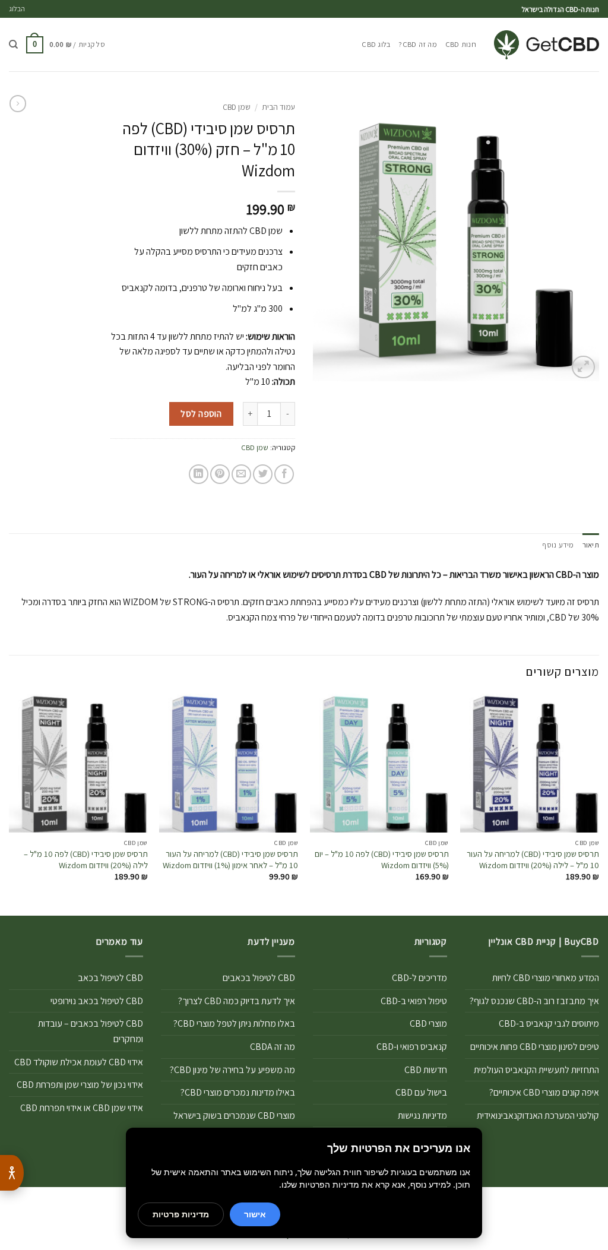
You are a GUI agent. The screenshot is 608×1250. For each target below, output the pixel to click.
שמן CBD (237, 107)
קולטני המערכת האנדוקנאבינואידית (538, 1115)
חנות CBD (460, 44)
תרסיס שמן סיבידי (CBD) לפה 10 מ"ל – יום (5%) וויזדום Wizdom (382, 860)
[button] (65, 45)
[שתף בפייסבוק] (284, 474)
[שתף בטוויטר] (263, 474)
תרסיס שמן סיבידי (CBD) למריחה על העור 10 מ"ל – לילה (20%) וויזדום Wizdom (533, 860)
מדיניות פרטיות (181, 1214)
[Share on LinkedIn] (198, 474)
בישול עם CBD (421, 1092)
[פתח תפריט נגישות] (12, 1173)
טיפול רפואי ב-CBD (414, 1001)
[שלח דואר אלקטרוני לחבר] (241, 474)
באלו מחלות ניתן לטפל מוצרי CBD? (234, 1023)
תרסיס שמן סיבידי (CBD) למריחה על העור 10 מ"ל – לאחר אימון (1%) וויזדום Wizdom (230, 860)
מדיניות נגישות (422, 1115)
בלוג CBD (376, 44)
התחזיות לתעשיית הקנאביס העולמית (536, 1070)
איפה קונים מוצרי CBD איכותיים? (544, 1092)
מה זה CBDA (272, 1046)
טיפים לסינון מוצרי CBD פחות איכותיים (534, 1046)
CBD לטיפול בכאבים (259, 977)
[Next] (9, 803)
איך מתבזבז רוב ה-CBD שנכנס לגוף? (534, 1001)
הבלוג (17, 9)
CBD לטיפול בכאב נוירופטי (96, 1001)
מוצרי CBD (428, 1023)
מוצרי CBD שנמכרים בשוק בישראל (234, 1115)
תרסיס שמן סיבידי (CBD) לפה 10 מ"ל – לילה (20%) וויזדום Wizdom (86, 860)
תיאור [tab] (590, 545)
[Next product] (18, 103)
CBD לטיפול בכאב (110, 977)
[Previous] (598, 803)
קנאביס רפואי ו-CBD (411, 1046)
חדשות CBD (425, 1070)
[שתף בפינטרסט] (220, 474)
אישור (255, 1214)
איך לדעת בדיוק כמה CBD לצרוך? (236, 1001)
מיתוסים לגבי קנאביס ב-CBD (549, 1023)
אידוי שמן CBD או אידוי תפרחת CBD (81, 1108)
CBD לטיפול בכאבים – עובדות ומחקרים (90, 1031)
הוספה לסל (200, 413)
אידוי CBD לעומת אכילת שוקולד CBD (78, 1062)
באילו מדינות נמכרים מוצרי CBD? (237, 1092)
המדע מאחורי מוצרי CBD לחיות (545, 977)
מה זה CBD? (417, 44)
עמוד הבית (278, 107)
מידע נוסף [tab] (558, 545)
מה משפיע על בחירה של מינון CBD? (232, 1070)
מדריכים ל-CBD (419, 977)
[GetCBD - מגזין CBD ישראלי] (546, 44)
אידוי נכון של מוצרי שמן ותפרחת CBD (80, 1084)
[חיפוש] (13, 44)
